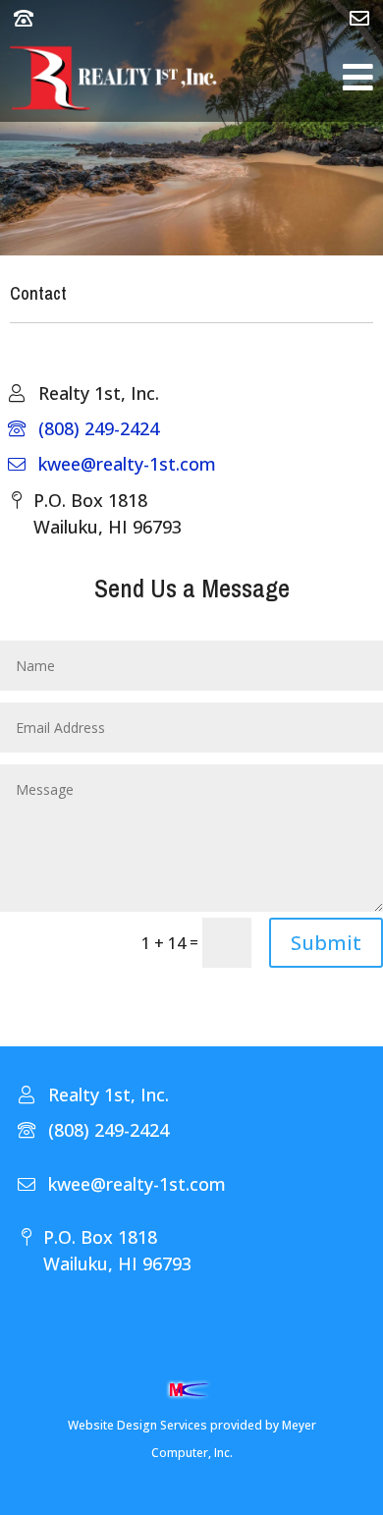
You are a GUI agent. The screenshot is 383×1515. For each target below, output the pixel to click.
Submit (326, 942)
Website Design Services (137, 1425)
